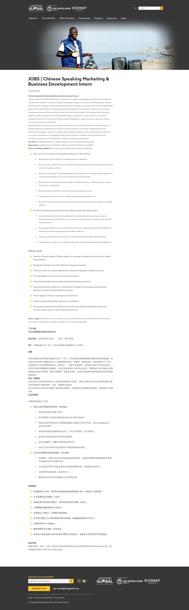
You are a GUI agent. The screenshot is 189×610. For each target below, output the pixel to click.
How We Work (48, 18)
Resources (112, 18)
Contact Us (39, 588)
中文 (135, 8)
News (123, 18)
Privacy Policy (59, 597)
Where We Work (67, 18)
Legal (30, 597)
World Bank (48, 597)
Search (161, 8)
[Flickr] (84, 581)
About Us (33, 18)
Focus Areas (84, 18)
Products (98, 18)
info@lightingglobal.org (68, 588)
